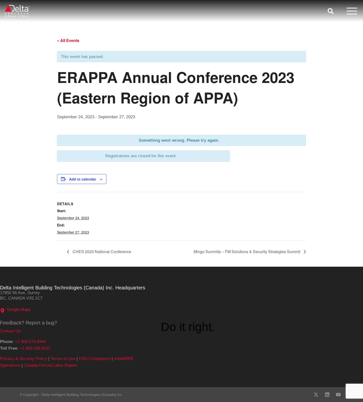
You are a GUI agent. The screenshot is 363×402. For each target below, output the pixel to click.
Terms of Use (63, 358)
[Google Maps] (2, 310)
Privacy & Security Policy (23, 358)
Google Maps (18, 309)
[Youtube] (338, 395)
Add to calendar (82, 179)
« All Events (68, 40)
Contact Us (10, 331)
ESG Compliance (94, 358)
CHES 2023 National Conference (101, 251)
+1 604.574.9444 (30, 341)
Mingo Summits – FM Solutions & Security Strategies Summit (247, 251)
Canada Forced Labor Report (50, 365)
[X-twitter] (316, 395)
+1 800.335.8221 (35, 348)
